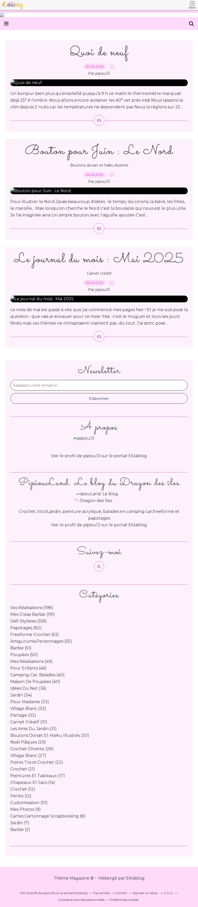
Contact (121, 893)
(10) (29, 802)
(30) (49, 735)
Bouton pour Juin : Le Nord (99, 151)
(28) (32, 748)
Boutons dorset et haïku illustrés (99, 165)
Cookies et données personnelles (81, 900)
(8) (48, 816)
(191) (32, 614)
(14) (32, 782)
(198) (31, 607)
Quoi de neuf (99, 52)
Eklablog (135, 878)
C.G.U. (168, 893)
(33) (29, 701)
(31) (28, 721)
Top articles (101, 893)
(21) (22, 769)
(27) (28, 755)
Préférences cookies (124, 900)
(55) (41, 641)
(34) (21, 695)
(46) (28, 668)
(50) (24, 654)
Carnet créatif (99, 273)
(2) (20, 829)
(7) (19, 822)
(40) (37, 674)
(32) (28, 708)
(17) (37, 775)
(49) (31, 661)
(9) (25, 809)
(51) (20, 648)
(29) (28, 742)
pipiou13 (91, 524)
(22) (36, 762)
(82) (26, 627)
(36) (28, 688)
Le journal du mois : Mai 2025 (99, 259)
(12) (22, 789)
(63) (34, 634)
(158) (28, 621)
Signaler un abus (145, 893)
